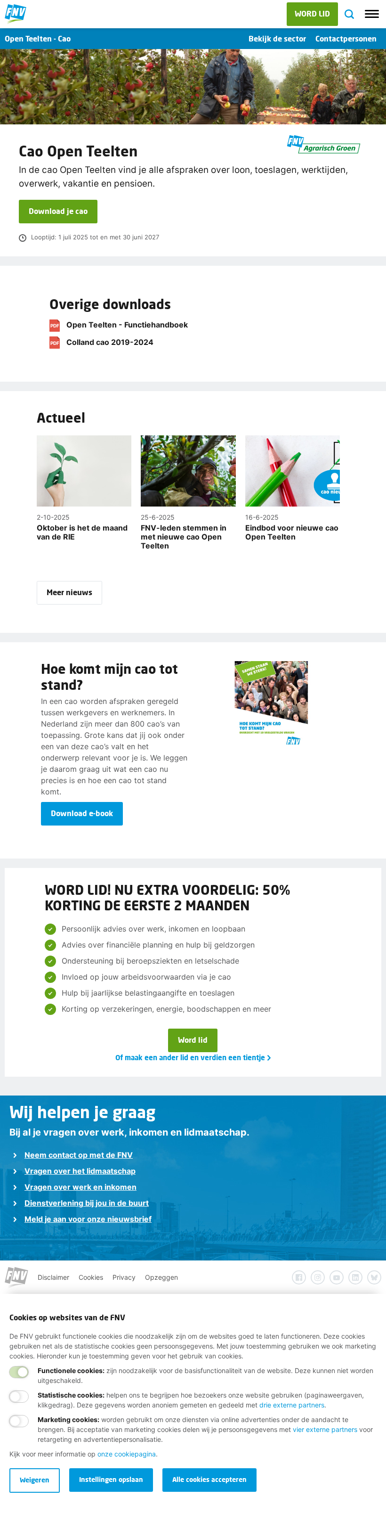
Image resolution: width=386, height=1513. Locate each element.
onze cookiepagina (126, 1454)
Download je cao (58, 210)
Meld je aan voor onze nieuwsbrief (88, 1219)
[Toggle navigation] (372, 14)
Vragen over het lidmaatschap (80, 1171)
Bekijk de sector (277, 38)
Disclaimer (53, 1277)
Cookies (91, 1277)
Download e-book (82, 813)
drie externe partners (291, 1405)
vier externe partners (325, 1429)
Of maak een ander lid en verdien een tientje (190, 1057)
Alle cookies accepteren (209, 1479)
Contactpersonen (346, 38)
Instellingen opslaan (111, 1479)
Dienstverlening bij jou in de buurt (86, 1203)
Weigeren (34, 1480)
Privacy (124, 1277)
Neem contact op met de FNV (78, 1155)
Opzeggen (161, 1277)
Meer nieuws (69, 592)
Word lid (193, 1039)
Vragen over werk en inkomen (80, 1187)
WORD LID (312, 13)
